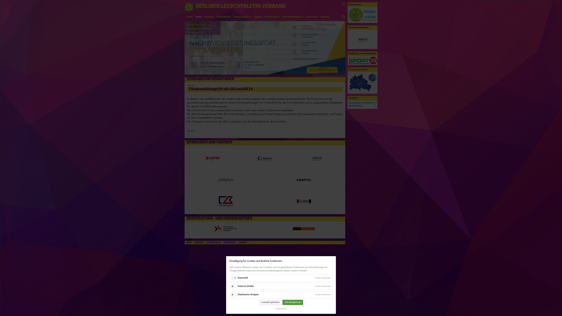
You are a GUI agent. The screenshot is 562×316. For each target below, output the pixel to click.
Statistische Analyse (248, 294)
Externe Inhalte (246, 286)
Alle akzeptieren (293, 302)
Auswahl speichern (270, 302)
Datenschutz (281, 309)
